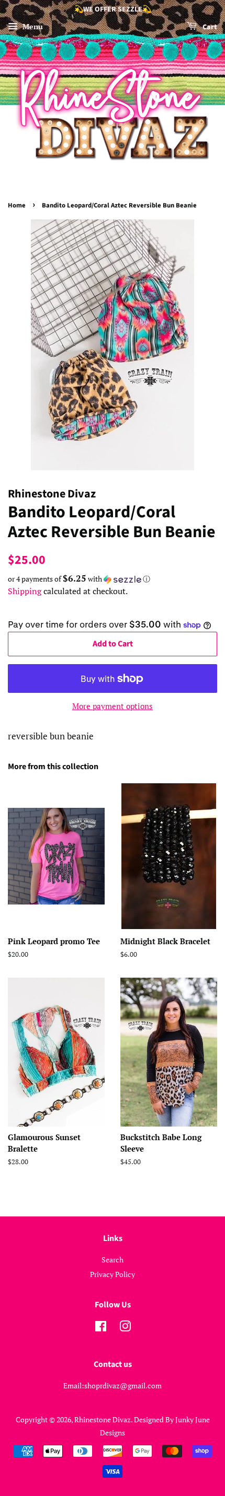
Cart (209, 27)
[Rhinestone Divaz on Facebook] (101, 1328)
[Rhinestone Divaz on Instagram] (125, 1328)
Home (17, 205)
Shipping (24, 591)
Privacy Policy (112, 1274)
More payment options (112, 706)
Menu (31, 26)
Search (112, 1260)
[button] (112, 579)
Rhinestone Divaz (102, 1419)
